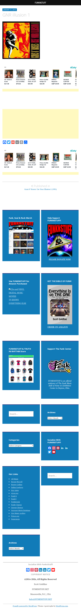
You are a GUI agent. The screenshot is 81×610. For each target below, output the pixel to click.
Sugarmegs (15, 519)
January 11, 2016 (9, 10)
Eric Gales (15, 490)
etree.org (14, 493)
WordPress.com (62, 606)
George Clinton (17, 507)
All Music (14, 479)
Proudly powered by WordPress (25, 606)
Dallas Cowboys (17, 487)
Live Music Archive (18, 513)
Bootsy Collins (16, 484)
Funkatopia (15, 502)
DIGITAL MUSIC (16, 292)
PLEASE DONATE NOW (60, 259)
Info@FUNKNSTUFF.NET (40, 599)
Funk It (14, 496)
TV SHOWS (14, 299)
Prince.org (15, 516)
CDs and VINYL (17, 289)
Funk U (13, 499)
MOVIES (12, 296)
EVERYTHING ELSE (17, 303)
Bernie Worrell (16, 482)
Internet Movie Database (20, 510)
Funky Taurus (16, 505)
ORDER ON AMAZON (57, 327)
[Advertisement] (41, 126)
